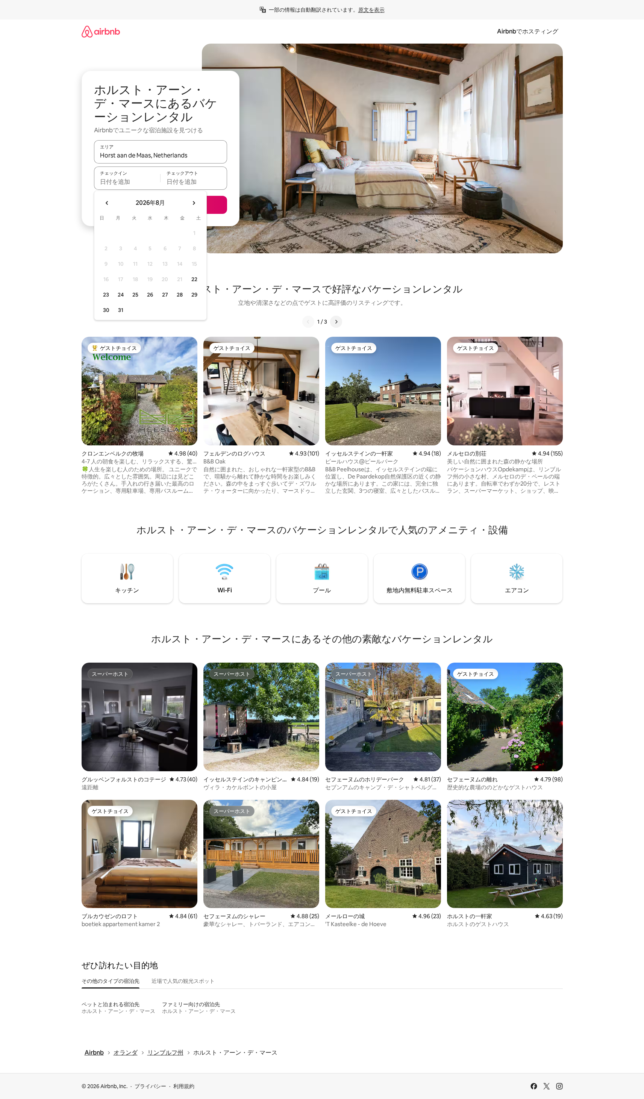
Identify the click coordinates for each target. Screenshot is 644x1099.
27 (165, 294)
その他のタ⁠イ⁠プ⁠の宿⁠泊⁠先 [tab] (110, 981)
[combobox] (160, 155)
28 (180, 294)
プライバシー (150, 1086)
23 (106, 294)
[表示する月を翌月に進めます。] (193, 203)
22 (194, 279)
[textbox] (127, 181)
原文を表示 (371, 9)
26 (150, 294)
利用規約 (183, 1086)
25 (135, 294)
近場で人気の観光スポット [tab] (183, 981)
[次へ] (336, 322)
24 (121, 294)
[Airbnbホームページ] (101, 31)
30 (106, 310)
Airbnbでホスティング (527, 31)
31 (120, 310)
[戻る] (308, 322)
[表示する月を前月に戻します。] (107, 203)
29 (194, 294)
